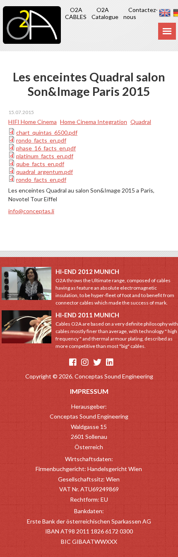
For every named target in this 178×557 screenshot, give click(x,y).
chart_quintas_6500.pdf (46, 132)
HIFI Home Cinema (32, 121)
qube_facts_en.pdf (40, 163)
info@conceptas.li (31, 210)
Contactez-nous (140, 13)
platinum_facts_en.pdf (44, 155)
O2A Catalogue (104, 13)
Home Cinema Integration (93, 121)
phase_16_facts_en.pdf (46, 148)
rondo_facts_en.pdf (41, 140)
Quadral (140, 121)
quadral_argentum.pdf (44, 171)
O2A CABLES (76, 13)
